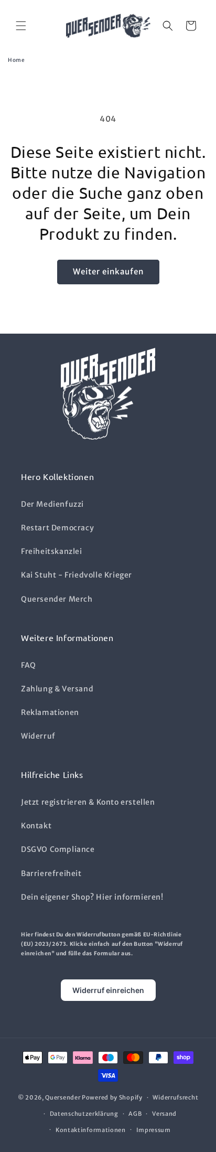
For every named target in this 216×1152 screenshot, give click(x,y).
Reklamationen (50, 712)
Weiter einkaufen (108, 271)
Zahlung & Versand (57, 689)
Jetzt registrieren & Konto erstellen (88, 802)
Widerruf (38, 736)
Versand (164, 1113)
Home (16, 60)
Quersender (62, 1097)
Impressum (153, 1130)
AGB (135, 1113)
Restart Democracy (57, 527)
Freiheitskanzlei (51, 551)
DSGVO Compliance (58, 849)
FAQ (28, 665)
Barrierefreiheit (51, 873)
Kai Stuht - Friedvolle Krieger (76, 575)
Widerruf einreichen (108, 990)
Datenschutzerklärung (84, 1113)
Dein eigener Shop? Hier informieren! (92, 897)
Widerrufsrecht (175, 1097)
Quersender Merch (57, 599)
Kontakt (36, 825)
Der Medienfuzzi (52, 504)
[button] (21, 25)
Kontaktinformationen (91, 1130)
